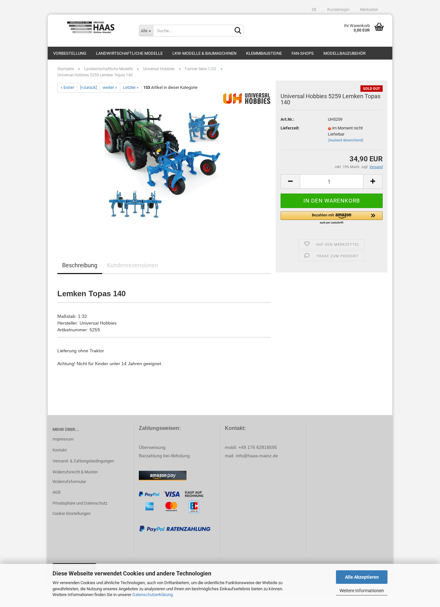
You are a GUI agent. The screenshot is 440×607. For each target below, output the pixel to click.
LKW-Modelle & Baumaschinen (204, 53)
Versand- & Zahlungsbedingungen (83, 461)
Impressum (63, 439)
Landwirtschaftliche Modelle (129, 53)
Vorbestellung (69, 53)
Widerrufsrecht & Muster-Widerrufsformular (76, 476)
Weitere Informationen (362, 590)
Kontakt (60, 450)
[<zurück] (88, 87)
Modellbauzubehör (344, 53)
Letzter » (131, 87)
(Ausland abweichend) (345, 140)
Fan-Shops (303, 53)
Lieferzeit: (290, 128)
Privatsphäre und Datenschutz (80, 503)
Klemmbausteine (264, 53)
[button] (332, 218)
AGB (57, 492)
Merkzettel (368, 9)
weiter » (110, 87)
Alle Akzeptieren (362, 577)
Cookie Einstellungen (72, 513)
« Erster (67, 87)
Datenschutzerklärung (152, 594)
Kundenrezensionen (132, 265)
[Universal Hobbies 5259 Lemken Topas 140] (164, 164)
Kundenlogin (337, 9)
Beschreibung (79, 265)
